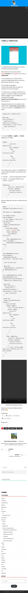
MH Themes (22, 591)
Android (3, 505)
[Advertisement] (14, 24)
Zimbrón (14, 586)
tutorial (20, 428)
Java (2, 551)
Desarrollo (3, 511)
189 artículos (21, 441)
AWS (2, 509)
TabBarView (12, 428)
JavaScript (3, 553)
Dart (3, 544)
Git (2, 513)
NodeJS (2, 557)
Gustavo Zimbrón (12, 43)
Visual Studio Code (6, 515)
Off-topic (3, 560)
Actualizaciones (4, 502)
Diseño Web (3, 517)
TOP (2, 571)
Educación (3, 519)
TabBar (6, 428)
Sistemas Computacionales (8, 528)
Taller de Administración (8, 538)
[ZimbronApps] (14, 5)
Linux (2, 555)
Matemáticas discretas (8, 534)
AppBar (3, 73)
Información (3, 549)
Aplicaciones (4, 507)
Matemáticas (5, 526)
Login (25, 467)
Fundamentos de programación (10, 529)
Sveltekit (3, 566)
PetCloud (3, 562)
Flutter (14, 230)
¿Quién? (3, 498)
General (3, 547)
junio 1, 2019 (4, 43)
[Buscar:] (14, 581)
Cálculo (3, 521)
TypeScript (3, 573)
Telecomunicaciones (7, 540)
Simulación (5, 536)
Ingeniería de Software (8, 532)
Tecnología (3, 568)
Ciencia (3, 523)
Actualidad (3, 500)
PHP (2, 564)
